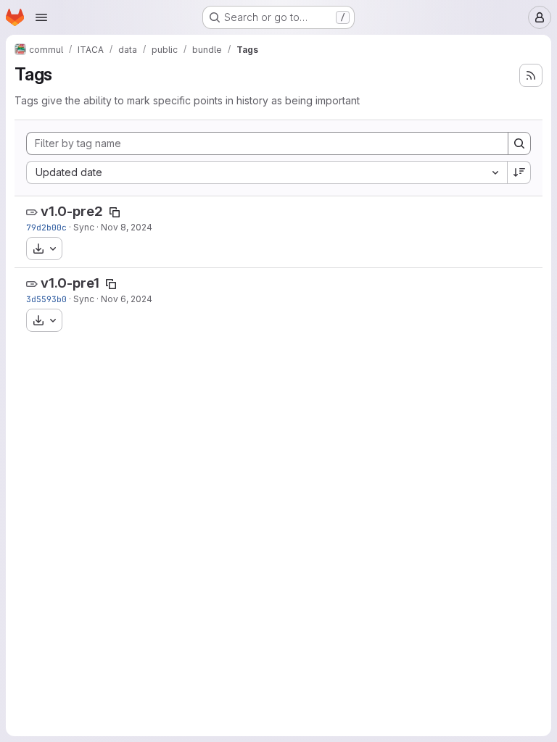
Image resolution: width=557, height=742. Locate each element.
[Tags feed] (530, 75)
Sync (83, 227)
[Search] (519, 143)
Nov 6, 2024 (126, 298)
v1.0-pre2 (72, 211)
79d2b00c (46, 227)
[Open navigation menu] (41, 17)
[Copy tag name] (114, 212)
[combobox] (266, 172)
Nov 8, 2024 (126, 227)
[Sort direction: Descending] (519, 172)
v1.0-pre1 (70, 283)
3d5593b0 (46, 298)
